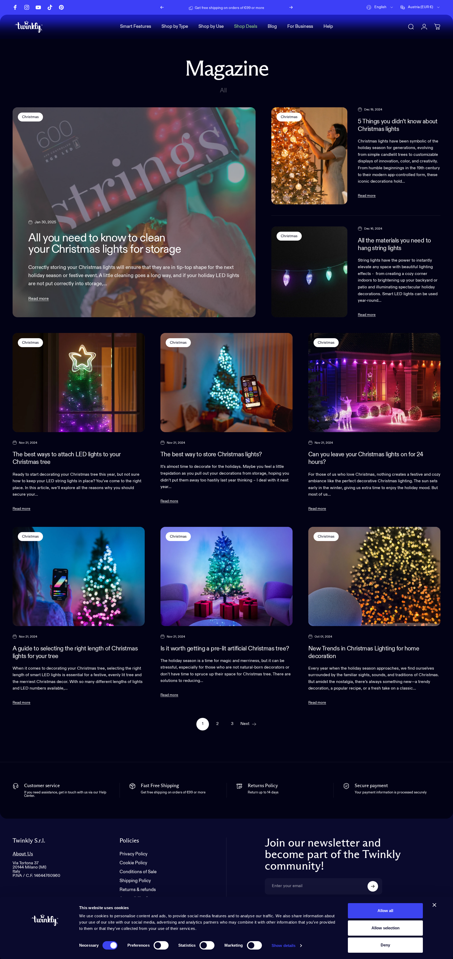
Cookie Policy (133, 863)
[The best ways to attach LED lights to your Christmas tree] (79, 382)
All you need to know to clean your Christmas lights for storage (104, 244)
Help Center (270, 7)
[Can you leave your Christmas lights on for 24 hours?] (374, 382)
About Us (23, 853)
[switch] (161, 945)
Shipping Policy (135, 881)
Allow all (385, 910)
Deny (385, 945)
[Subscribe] (373, 886)
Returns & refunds (138, 890)
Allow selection (385, 928)
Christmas (30, 117)
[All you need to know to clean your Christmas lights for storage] (134, 212)
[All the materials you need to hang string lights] (309, 271)
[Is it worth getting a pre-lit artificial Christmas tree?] (226, 576)
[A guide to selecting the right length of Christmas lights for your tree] (79, 576)
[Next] (291, 7)
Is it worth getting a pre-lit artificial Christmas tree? (224, 649)
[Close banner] (434, 905)
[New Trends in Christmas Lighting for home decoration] (374, 576)
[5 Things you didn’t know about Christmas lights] (309, 155)
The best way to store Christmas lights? (211, 455)
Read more (38, 299)
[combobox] (380, 7)
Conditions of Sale (138, 872)
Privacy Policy (133, 854)
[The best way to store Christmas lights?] (226, 382)
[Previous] (162, 7)
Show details (283, 945)
